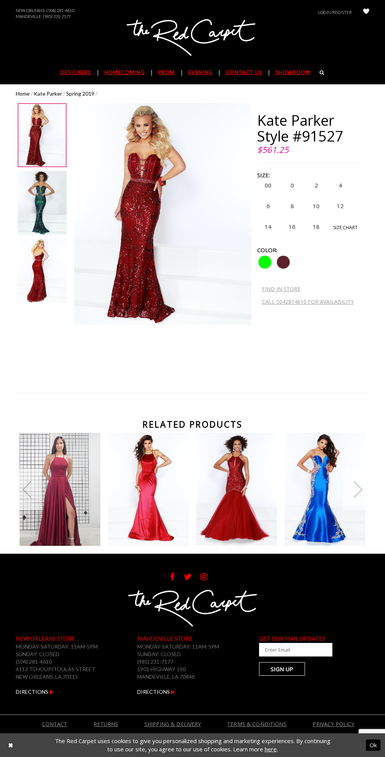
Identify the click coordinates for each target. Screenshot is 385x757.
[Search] (322, 72)
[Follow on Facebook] (177, 577)
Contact (55, 724)
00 (268, 185)
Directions (33, 691)
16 (292, 226)
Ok (373, 745)
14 (268, 226)
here (271, 749)
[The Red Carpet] (192, 38)
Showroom (293, 72)
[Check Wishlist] (366, 12)
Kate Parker (48, 93)
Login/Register (335, 12)
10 (316, 206)
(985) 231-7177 (57, 16)
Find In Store (281, 288)
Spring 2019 (80, 93)
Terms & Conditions (256, 724)
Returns (106, 724)
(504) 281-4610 (60, 10)
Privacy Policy (333, 724)
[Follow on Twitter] (192, 577)
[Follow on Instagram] (207, 577)
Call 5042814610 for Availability (308, 301)
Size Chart (345, 227)
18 (316, 226)
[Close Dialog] (11, 745)
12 (340, 206)
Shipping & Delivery (172, 724)
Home (23, 93)
